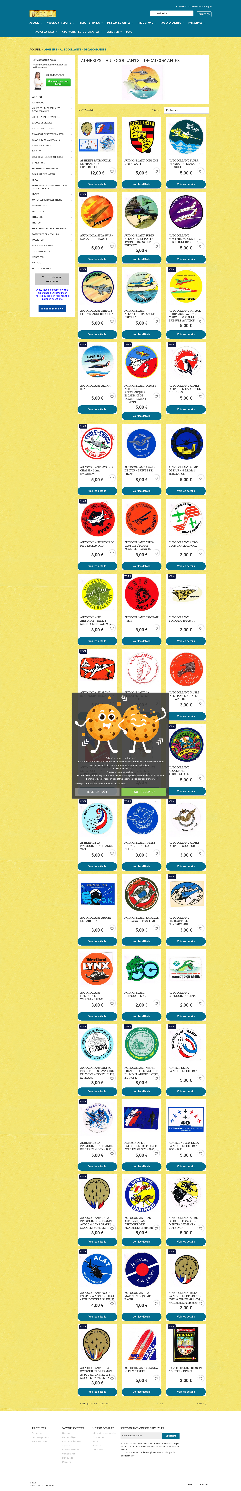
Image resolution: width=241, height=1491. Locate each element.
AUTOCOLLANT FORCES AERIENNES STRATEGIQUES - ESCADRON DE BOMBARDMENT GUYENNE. (140, 394)
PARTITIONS (38, 211)
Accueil (37, 97)
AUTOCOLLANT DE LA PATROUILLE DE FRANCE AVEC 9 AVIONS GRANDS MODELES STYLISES (96, 1222)
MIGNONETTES (39, 205)
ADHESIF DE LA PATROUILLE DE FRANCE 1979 (96, 846)
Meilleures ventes (39, 1441)
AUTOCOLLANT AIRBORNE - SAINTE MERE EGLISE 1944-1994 (95, 621)
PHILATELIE (37, 217)
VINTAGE (36, 262)
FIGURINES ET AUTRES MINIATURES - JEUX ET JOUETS (50, 187)
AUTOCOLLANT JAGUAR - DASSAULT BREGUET (96, 237)
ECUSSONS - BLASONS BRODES (47, 157)
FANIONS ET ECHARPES (43, 174)
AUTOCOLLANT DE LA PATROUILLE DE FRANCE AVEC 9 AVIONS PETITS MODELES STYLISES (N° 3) (97, 1373)
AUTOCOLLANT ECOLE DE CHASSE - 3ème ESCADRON (97, 470)
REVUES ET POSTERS (42, 245)
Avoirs (95, 1441)
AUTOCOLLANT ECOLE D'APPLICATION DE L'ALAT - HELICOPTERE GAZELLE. (97, 1296)
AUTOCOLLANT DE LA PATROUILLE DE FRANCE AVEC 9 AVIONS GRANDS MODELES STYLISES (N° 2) (185, 1297)
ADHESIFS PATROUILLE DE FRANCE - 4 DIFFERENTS (95, 164)
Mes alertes (98, 1450)
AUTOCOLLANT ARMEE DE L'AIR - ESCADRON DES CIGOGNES (185, 389)
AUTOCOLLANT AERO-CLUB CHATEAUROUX (183, 544)
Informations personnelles (104, 1433)
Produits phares (41, 268)
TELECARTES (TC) (41, 251)
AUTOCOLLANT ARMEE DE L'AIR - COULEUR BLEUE (139, 846)
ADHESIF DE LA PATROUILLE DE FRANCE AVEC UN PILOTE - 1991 (140, 1146)
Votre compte (103, 1428)
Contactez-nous (69, 1454)
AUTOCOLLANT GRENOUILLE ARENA (182, 994)
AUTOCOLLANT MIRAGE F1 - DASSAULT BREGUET (96, 312)
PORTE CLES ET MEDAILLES (45, 234)
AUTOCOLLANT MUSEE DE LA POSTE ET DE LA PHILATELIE (184, 696)
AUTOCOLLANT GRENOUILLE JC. (135, 994)
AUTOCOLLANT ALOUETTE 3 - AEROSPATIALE (179, 771)
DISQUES (36, 151)
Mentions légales (70, 1437)
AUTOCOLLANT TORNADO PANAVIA (181, 619)
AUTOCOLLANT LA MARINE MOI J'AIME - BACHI (138, 1296)
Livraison (66, 1433)
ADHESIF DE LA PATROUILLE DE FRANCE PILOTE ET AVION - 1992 (96, 1146)
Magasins (66, 1462)
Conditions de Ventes (71, 1441)
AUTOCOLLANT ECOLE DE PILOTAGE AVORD (97, 544)
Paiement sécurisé (70, 1450)
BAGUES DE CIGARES (42, 123)
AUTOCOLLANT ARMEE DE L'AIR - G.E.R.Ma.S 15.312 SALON (184, 470)
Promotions (37, 1433)
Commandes (98, 1437)
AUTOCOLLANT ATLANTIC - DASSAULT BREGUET (139, 314)
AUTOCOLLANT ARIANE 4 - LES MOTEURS (141, 1369)
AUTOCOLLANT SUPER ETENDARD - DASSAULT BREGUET (184, 164)
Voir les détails (97, 184)
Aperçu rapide (97, 136)
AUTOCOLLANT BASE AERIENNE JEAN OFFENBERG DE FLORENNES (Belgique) (139, 1222)
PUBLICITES (38, 240)
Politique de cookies (86, 783)
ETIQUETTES (38, 162)
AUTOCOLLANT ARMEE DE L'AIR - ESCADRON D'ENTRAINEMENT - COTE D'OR (184, 1222)
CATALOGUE (38, 102)
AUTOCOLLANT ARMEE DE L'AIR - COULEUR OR (184, 844)
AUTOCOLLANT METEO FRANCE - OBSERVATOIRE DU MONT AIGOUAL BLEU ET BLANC (97, 1072)
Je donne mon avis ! (52, 308)
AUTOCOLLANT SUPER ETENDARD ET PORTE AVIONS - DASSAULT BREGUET (139, 240)
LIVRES (35, 194)
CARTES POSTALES (41, 145)
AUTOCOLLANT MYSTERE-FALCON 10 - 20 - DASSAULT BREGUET (185, 239)
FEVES (35, 180)
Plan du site (67, 1458)
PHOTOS (36, 223)
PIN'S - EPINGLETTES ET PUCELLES (49, 228)
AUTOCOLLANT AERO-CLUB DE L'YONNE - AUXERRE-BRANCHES (139, 546)
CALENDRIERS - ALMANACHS (46, 140)
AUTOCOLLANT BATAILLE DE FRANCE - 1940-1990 (141, 919)
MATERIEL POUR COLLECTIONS (47, 200)
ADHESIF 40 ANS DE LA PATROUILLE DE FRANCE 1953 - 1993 (185, 1146)
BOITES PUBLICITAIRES (43, 128)
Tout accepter (143, 791)
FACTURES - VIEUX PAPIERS (45, 168)
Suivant (200, 1403)
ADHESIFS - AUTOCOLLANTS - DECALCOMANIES (46, 109)
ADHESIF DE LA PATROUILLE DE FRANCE (185, 1069)
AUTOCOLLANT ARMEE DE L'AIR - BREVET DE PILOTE (139, 470)
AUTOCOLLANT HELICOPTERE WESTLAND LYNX (91, 996)
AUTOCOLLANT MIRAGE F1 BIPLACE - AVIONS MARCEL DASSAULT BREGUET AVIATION (185, 315)
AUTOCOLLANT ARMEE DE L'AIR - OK (95, 919)
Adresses (97, 1445)
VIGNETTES (38, 257)
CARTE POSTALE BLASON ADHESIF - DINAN (185, 1369)
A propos (66, 1445)
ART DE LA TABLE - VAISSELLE (46, 117)
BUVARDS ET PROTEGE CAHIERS (48, 134)
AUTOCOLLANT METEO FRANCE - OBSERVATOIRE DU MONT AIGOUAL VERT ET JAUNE (141, 1072)
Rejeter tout (97, 791)
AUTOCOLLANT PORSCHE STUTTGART (141, 162)
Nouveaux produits (40, 1437)
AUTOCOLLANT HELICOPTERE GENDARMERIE (179, 921)
